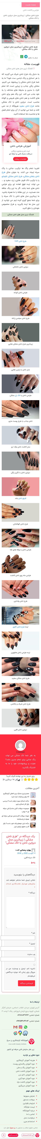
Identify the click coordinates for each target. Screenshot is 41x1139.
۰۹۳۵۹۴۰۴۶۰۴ (22, 1021)
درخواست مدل (29, 1117)
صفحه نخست (31, 4)
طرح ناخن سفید (26, 106)
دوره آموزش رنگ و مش (26, 1067)
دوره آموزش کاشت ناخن (25, 1071)
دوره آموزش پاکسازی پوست (24, 1063)
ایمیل (32, 943)
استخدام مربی (29, 1121)
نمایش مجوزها (29, 1096)
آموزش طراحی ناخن (20, 146)
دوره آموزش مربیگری (27, 1085)
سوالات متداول (29, 1099)
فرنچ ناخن (22, 498)
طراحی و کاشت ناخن (31, 10)
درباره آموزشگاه (29, 1110)
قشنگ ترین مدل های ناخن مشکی (19, 68)
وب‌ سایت (31, 954)
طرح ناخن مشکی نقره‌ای (12, 176)
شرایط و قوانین (29, 1103)
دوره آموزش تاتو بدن (26, 1074)
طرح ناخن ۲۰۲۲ (20, 241)
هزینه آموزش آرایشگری (26, 1060)
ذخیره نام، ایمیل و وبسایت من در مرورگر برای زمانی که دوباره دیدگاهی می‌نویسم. (20, 972)
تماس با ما (30, 1114)
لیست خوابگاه (29, 1107)
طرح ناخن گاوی (19, 626)
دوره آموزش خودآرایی (26, 1078)
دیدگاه (32, 892)
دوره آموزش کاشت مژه (26, 1082)
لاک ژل (17, 395)
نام (33, 933)
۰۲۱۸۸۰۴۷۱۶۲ (23, 1015)
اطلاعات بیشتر (20, 159)
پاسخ (33, 862)
